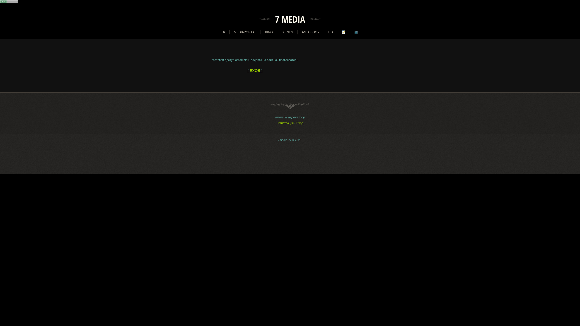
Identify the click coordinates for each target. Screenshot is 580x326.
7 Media (290, 19)
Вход (299, 123)
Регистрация (285, 123)
